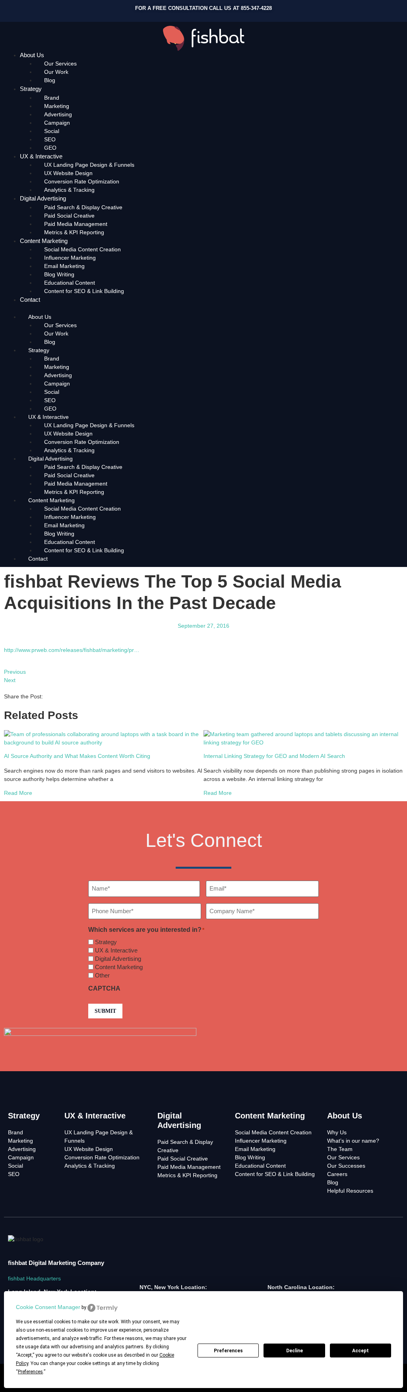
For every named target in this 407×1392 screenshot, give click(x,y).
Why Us (337, 1132)
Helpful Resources (350, 1191)
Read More (18, 793)
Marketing (56, 106)
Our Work (56, 72)
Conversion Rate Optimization (81, 181)
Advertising (58, 114)
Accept (360, 1350)
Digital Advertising (43, 198)
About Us (32, 55)
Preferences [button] (30, 1372)
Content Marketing (44, 240)
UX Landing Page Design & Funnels (89, 165)
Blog (49, 80)
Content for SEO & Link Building (84, 291)
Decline (294, 1350)
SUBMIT (105, 1011)
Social (51, 131)
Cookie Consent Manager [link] (48, 1307)
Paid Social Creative (69, 215)
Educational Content (69, 283)
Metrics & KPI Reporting (74, 232)
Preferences (228, 1350)
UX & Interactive (41, 156)
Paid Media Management (75, 224)
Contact (30, 299)
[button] (203, 309)
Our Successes (346, 1166)
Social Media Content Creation (82, 249)
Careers (337, 1174)
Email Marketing (64, 266)
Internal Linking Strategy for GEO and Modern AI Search (274, 756)
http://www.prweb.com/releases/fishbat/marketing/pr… (72, 650)
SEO (50, 139)
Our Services (60, 63)
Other (102, 975)
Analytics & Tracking (69, 190)
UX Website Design (68, 173)
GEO (50, 148)
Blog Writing (59, 274)
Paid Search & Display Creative (83, 207)
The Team (340, 1149)
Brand (51, 97)
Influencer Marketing (70, 257)
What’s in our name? (353, 1141)
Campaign (57, 123)
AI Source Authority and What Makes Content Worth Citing (77, 756)
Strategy (31, 88)
